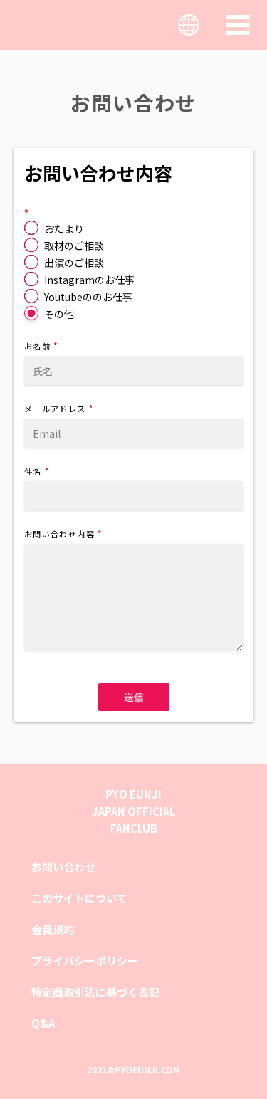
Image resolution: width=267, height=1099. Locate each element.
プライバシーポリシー (84, 960)
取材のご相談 (74, 245)
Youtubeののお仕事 (88, 297)
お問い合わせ (63, 866)
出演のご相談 (74, 263)
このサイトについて (79, 897)
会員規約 (52, 929)
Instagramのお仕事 (89, 280)
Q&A (43, 1023)
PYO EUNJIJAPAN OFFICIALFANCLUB (133, 811)
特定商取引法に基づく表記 (95, 991)
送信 (134, 697)
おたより (64, 228)
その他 (59, 314)
